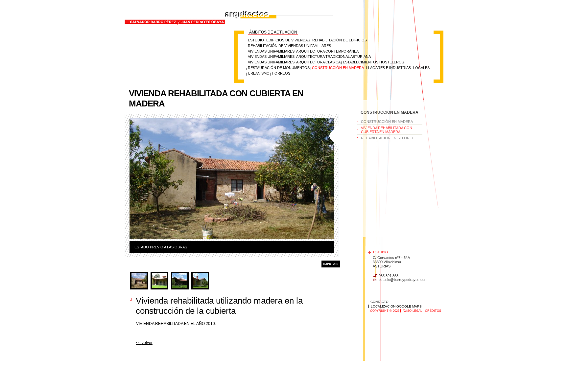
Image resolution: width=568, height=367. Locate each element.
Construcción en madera (338, 68)
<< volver (144, 342)
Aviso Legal (412, 310)
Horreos (281, 73)
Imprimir (331, 264)
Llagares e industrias (388, 68)
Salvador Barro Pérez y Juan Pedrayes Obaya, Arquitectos (197, 3)
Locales (421, 68)
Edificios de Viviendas (288, 40)
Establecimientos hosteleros (373, 62)
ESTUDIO (256, 40)
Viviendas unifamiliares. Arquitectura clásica (294, 62)
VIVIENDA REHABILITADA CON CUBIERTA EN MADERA (386, 130)
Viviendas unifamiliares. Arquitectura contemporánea (303, 51)
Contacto (379, 302)
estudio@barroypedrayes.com (403, 280)
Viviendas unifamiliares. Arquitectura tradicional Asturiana (309, 56)
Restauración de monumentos (279, 68)
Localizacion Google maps (396, 306)
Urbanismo (259, 73)
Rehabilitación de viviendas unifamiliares (289, 46)
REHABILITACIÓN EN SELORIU (387, 138)
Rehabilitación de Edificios (339, 40)
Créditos (433, 310)
